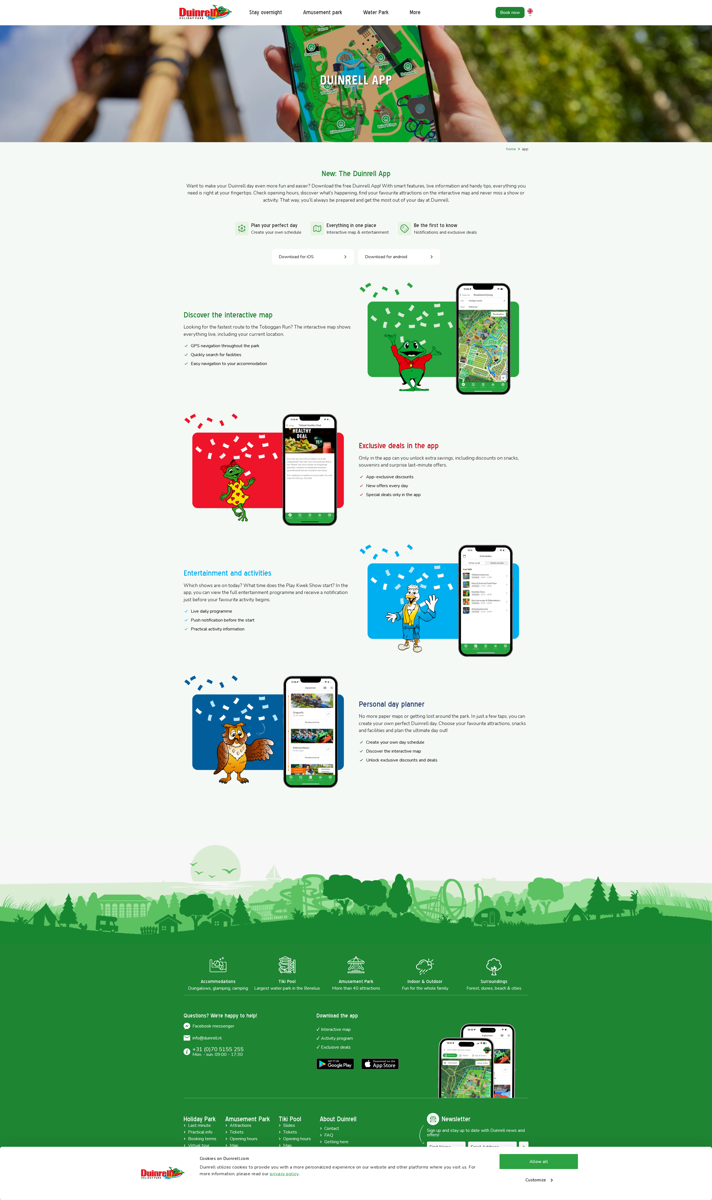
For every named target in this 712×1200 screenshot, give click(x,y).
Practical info (200, 1132)
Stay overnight (265, 12)
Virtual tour (198, 1145)
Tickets (237, 1132)
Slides (289, 1125)
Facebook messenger (213, 1026)
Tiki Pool (290, 1119)
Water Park (376, 12)
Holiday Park (200, 1119)
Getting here (336, 1142)
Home (511, 149)
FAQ (328, 1135)
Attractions (240, 1125)
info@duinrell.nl (207, 1038)
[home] (206, 12)
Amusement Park (247, 1119)
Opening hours (244, 1139)
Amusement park (322, 12)
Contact (331, 1128)
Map (234, 1145)
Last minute (199, 1125)
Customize (535, 1179)
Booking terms (202, 1139)
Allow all (539, 1161)
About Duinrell (338, 1119)
